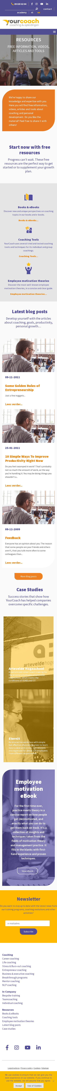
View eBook (27, 871)
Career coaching (10, 958)
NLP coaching (9, 985)
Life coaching (9, 962)
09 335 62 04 (20, 3)
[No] (53, 1081)
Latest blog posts (11, 1025)
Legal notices (14, 1068)
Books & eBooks (10, 1013)
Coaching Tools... (28, 256)
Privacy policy (26, 1068)
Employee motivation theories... (28, 293)
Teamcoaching (9, 999)
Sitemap (45, 1068)
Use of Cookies (34, 1086)
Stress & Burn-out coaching (16, 966)
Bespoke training (11, 995)
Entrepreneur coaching (14, 970)
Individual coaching (12, 1003)
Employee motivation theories (18, 1021)
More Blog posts (28, 576)
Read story (27, 635)
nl (32, 12)
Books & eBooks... (28, 220)
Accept (18, 1086)
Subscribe (28, 931)
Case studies (8, 1028)
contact (47, 8)
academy (22, 12)
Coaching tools (10, 1017)
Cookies (37, 1068)
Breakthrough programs (14, 977)
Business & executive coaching (18, 973)
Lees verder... (13, 404)
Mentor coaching (11, 981)
